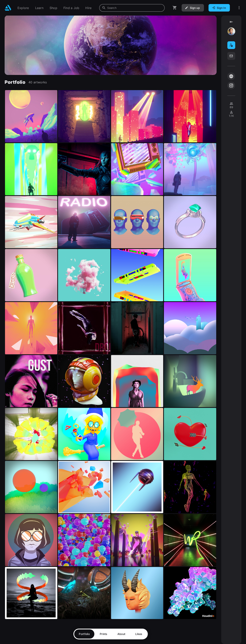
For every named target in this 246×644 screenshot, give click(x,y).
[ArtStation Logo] (8, 8)
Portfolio (84, 634)
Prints (103, 634)
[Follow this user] (231, 45)
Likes (138, 634)
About (121, 634)
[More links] (239, 8)
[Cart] (174, 8)
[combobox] (132, 8)
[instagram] (231, 85)
